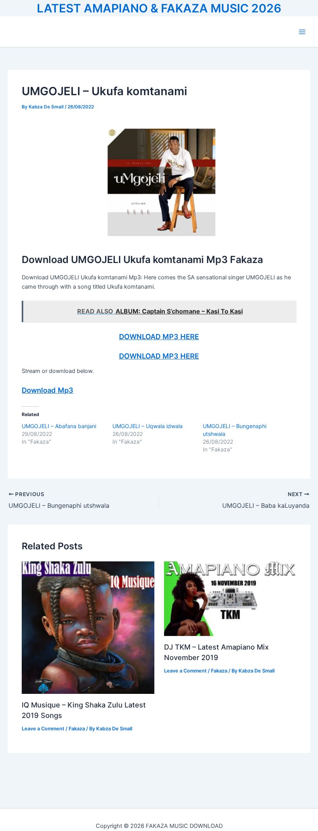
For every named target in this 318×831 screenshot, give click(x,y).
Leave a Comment (43, 729)
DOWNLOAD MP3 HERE (159, 336)
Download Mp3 (47, 390)
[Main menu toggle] (302, 32)
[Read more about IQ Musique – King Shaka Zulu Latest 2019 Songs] (88, 627)
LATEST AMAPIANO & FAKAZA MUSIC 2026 (159, 8)
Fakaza (77, 729)
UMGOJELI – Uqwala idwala (147, 426)
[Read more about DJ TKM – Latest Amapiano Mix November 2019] (230, 598)
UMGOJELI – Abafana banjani (59, 426)
